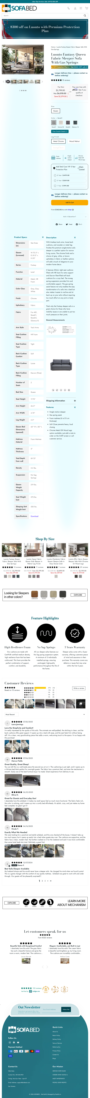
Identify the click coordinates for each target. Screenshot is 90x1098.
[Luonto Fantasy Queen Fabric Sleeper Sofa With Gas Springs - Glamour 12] (18, 576)
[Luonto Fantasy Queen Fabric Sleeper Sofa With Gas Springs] (26, 81)
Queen (55, 111)
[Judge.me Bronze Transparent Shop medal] (55, 989)
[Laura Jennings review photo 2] (17, 746)
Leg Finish (55, 137)
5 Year (63, 175)
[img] (17, 722)
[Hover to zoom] (23, 59)
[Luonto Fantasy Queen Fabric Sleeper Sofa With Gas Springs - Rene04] (13, 576)
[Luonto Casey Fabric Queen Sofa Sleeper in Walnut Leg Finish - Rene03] (34, 576)
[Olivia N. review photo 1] (9, 814)
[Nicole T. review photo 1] (13, 850)
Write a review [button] (79, 688)
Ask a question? (69, 217)
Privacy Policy (56, 1051)
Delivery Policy (57, 1039)
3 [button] (45, 881)
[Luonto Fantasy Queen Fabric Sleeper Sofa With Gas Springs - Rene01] (5, 576)
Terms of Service (57, 1043)
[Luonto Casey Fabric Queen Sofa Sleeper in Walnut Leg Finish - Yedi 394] (38, 576)
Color (56, 118)
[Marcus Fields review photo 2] (31, 780)
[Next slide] (41, 58)
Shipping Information (55, 400)
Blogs (54, 1058)
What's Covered (82, 168)
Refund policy (56, 1047)
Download (34, 516)
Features (50, 407)
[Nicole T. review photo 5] (59, 850)
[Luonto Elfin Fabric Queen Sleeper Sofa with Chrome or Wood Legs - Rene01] (80, 576)
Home (53, 47)
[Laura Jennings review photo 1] (8, 746)
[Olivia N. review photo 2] (21, 814)
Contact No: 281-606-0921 (15, 1075)
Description (51, 237)
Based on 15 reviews (12, 690)
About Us (55, 1032)
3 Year (63, 180)
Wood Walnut (74, 141)
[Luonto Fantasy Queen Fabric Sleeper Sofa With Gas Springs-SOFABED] (14, 81)
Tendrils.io (58, 1094)
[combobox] (45, 15)
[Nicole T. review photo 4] (49, 850)
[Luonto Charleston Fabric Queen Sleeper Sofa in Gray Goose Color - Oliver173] (56, 576)
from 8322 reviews (45, 937)
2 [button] (42, 881)
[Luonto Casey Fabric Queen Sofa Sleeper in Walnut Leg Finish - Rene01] (29, 576)
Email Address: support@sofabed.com (19, 1083)
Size (52, 106)
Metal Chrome (58, 141)
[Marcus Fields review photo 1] (13, 780)
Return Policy (56, 1035)
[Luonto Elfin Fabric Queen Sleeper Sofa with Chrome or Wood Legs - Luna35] (76, 576)
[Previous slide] (4, 58)
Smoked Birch (58, 147)
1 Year (63, 186)
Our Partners (11, 1086)
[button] (56, 80)
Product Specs (20, 237)
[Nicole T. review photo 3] (38, 850)
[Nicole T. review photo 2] (26, 850)
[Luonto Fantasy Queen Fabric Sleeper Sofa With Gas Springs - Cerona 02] (9, 576)
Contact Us (56, 1055)
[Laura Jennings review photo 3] (25, 746)
